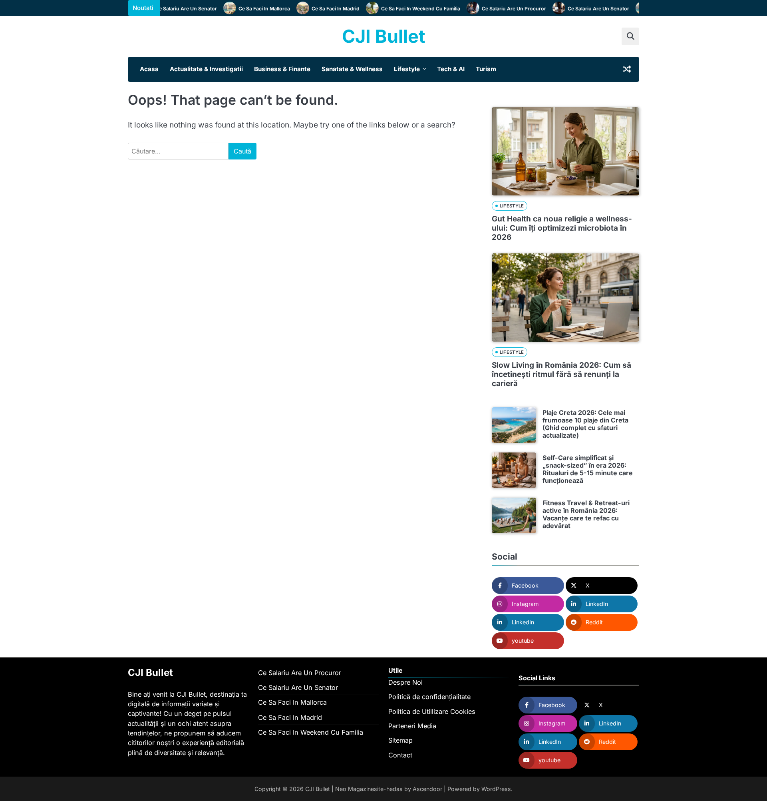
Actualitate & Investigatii (206, 69)
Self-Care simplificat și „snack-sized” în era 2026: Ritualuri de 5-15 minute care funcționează (587, 469)
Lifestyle (407, 69)
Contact (400, 755)
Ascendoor (427, 788)
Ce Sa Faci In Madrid (327, 9)
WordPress (496, 788)
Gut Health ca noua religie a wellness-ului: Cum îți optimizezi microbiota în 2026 (562, 228)
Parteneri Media (412, 726)
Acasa (149, 69)
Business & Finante (282, 69)
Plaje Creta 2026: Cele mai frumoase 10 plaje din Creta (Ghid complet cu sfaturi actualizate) (585, 424)
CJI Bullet (383, 36)
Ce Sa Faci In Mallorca (256, 9)
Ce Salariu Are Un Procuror (505, 9)
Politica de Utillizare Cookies (431, 711)
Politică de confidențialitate (429, 697)
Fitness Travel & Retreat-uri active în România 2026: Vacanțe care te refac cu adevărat (586, 514)
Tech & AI (451, 69)
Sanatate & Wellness (352, 69)
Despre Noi (405, 682)
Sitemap (400, 740)
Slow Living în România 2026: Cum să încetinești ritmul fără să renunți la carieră (561, 374)
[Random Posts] (627, 69)
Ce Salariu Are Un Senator (178, 9)
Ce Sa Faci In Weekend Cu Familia (412, 9)
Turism (486, 69)
